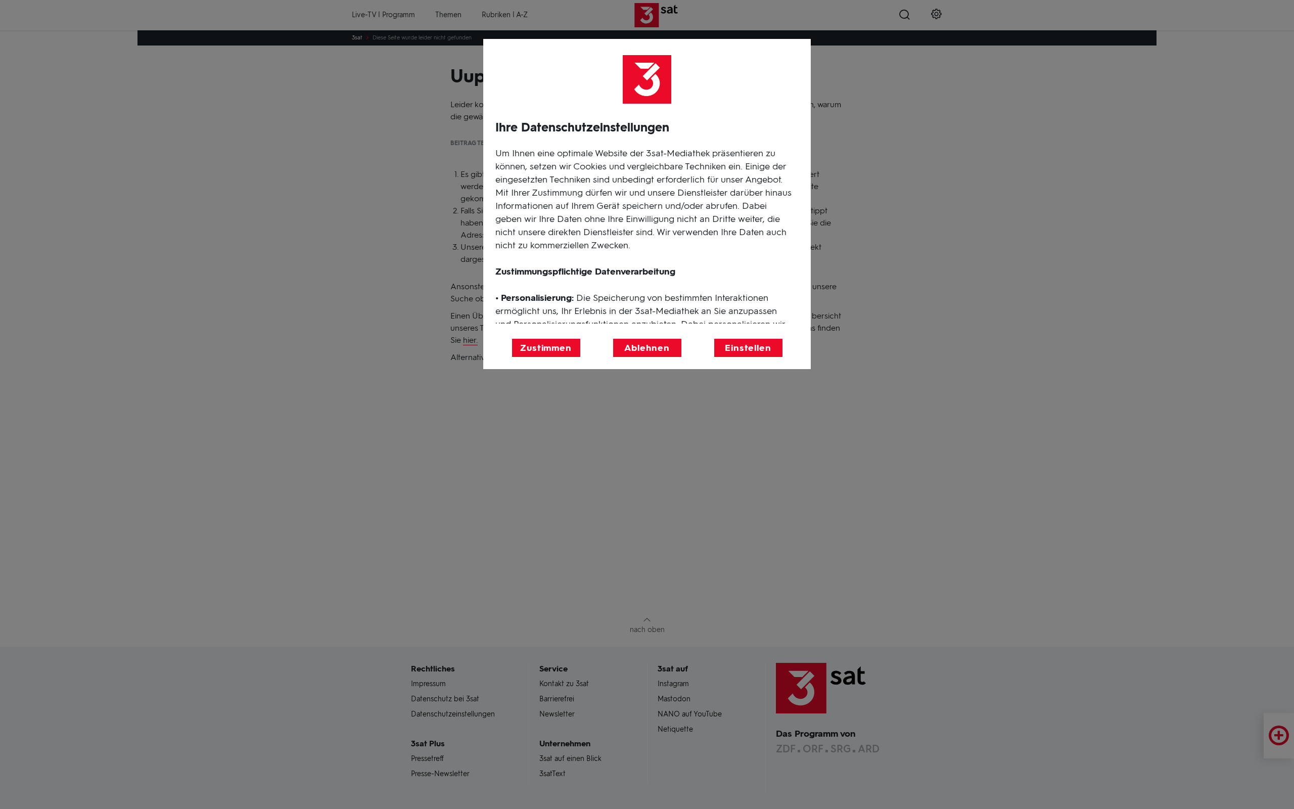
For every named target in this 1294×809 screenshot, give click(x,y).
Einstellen (748, 347)
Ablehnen (646, 347)
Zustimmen (546, 347)
